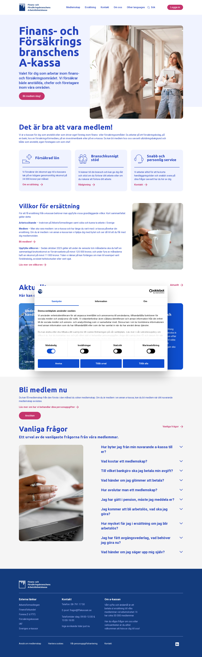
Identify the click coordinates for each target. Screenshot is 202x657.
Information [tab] (101, 301)
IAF (20, 623)
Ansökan (30, 415)
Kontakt (105, 7)
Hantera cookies (55, 643)
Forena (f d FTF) (27, 614)
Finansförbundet (27, 609)
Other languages (136, 7)
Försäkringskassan (29, 619)
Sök (153, 7)
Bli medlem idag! (32, 96)
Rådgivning (84, 184)
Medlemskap (73, 7)
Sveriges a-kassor (28, 628)
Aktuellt (174, 285)
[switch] (84, 351)
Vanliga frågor (171, 426)
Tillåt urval (101, 363)
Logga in (175, 7)
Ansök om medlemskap (30, 643)
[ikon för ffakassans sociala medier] (177, 644)
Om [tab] (145, 301)
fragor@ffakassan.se (81, 610)
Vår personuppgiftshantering (83, 643)
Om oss (118, 7)
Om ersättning (30, 184)
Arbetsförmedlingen (29, 605)
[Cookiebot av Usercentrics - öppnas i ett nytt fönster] (151, 291)
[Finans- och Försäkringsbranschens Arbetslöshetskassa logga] (34, 7)
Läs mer (29, 361)
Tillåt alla (143, 363)
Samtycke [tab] (57, 301)
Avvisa (58, 363)
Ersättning (90, 7)
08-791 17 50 (78, 604)
